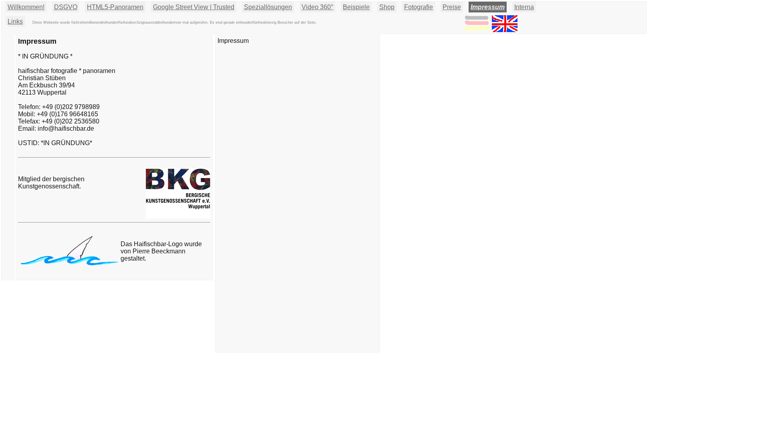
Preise (452, 7)
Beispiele (356, 7)
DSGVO (65, 7)
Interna (524, 7)
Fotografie (418, 7)
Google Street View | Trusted (193, 7)
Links (15, 21)
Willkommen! (26, 7)
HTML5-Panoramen (115, 7)
